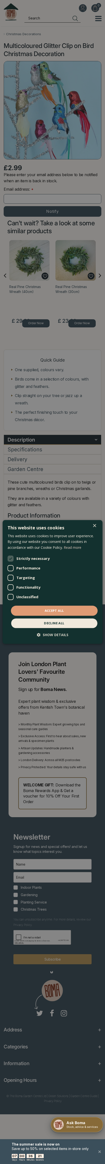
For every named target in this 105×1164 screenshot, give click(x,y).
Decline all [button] (54, 623)
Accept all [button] (54, 610)
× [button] (94, 526)
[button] (52, 635)
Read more (72, 547)
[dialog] (53, 582)
